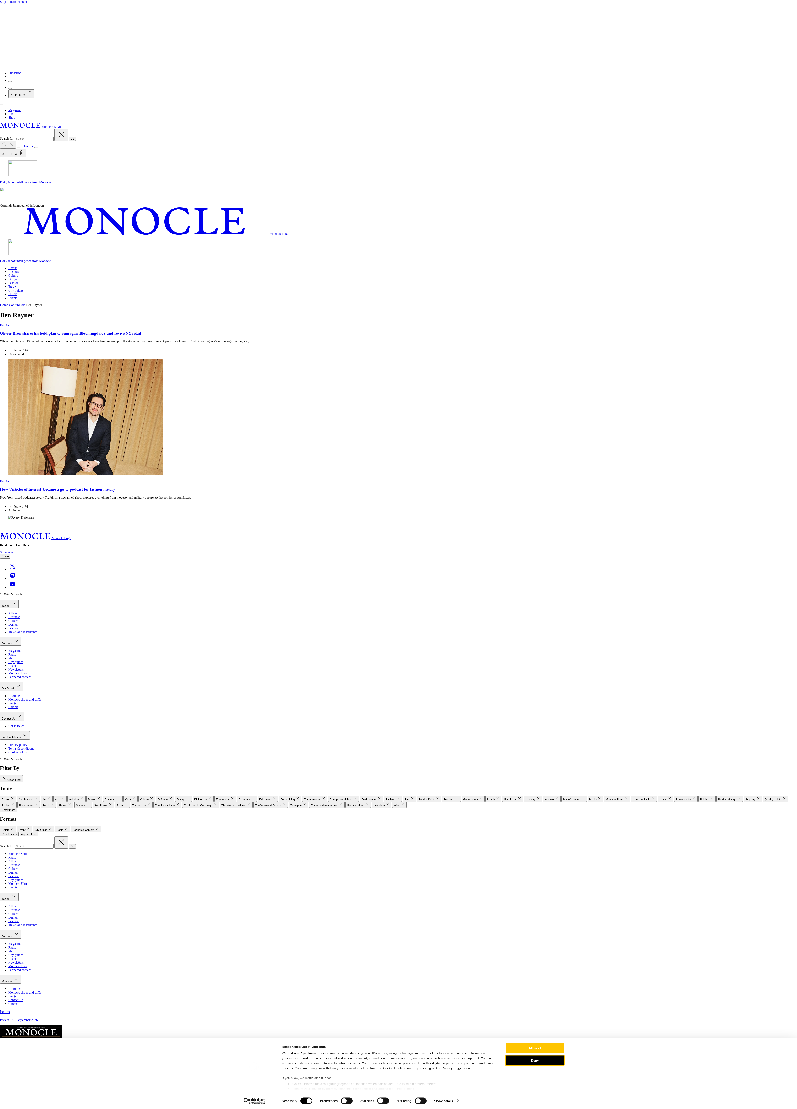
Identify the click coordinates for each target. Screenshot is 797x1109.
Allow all (535, 1048)
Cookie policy (17, 752)
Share (5, 556)
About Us (14, 989)
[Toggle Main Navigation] (1, 104)
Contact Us (9, 718)
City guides (15, 290)
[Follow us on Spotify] (12, 578)
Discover (7, 643)
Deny (535, 1060)
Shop (11, 117)
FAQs (12, 703)
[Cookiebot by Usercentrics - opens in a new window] (254, 1101)
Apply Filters (28, 834)
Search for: (7, 138)
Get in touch (16, 726)
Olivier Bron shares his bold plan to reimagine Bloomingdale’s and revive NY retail (70, 333)
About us (14, 696)
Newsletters (16, 669)
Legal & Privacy (12, 737)
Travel (12, 286)
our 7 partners (305, 1053)
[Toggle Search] (8, 145)
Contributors (17, 305)
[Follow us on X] (12, 569)
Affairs (12, 268)
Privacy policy (17, 745)
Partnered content (19, 677)
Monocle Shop (18, 853)
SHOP (12, 294)
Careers (13, 707)
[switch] (347, 1100)
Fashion (13, 283)
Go (72, 138)
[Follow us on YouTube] (12, 587)
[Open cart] (10, 88)
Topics (6, 606)
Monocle (7, 981)
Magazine (14, 110)
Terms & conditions (21, 748)
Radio (12, 114)
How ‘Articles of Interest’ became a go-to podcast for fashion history (57, 489)
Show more (8, 809)
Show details (443, 1101)
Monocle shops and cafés (24, 699)
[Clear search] (61, 135)
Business (14, 271)
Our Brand (8, 688)
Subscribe (14, 73)
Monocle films (17, 673)
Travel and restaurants (22, 632)
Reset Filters (9, 834)
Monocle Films (18, 883)
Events (12, 298)
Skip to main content (13, 2)
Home (4, 305)
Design (13, 279)
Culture (13, 275)
